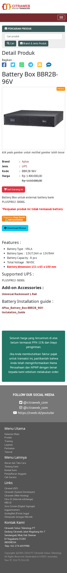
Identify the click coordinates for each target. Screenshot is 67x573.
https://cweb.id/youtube (35, 413)
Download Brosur (16, 228)
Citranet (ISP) (11, 488)
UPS (24, 166)
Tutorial (8, 451)
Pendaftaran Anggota (15, 473)
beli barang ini (15, 189)
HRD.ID (8, 502)
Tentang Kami (11, 466)
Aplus (25, 161)
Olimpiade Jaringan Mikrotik (18, 516)
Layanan (8, 444)
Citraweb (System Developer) (19, 491)
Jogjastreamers (12, 509)
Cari (11, 43)
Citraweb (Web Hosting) (16, 495)
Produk (8, 437)
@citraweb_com (35, 402)
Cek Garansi (10, 477)
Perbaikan (9, 448)
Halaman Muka (11, 434)
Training (8, 441)
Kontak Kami (10, 470)
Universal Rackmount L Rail (19, 294)
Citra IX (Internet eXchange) (18, 499)
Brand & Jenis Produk (34, 43)
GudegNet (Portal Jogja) (16, 513)
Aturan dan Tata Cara (15, 462)
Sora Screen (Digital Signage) (19, 506)
